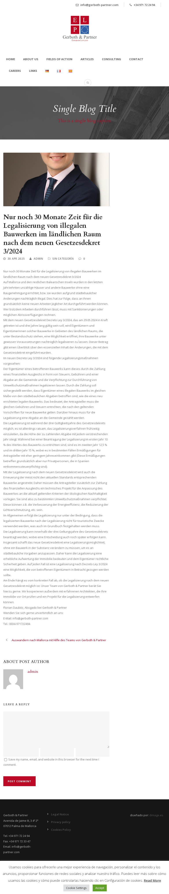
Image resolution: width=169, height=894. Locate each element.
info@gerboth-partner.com (99, 5)
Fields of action (59, 59)
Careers (15, 71)
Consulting (111, 59)
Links (33, 71)
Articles (87, 59)
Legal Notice (60, 814)
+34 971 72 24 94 (144, 5)
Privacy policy (60, 822)
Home (10, 59)
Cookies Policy (61, 830)
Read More (152, 880)
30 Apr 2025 (16, 259)
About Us (30, 59)
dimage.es (156, 815)
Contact (136, 59)
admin (38, 259)
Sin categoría (63, 259)
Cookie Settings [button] (76, 888)
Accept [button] (99, 888)
